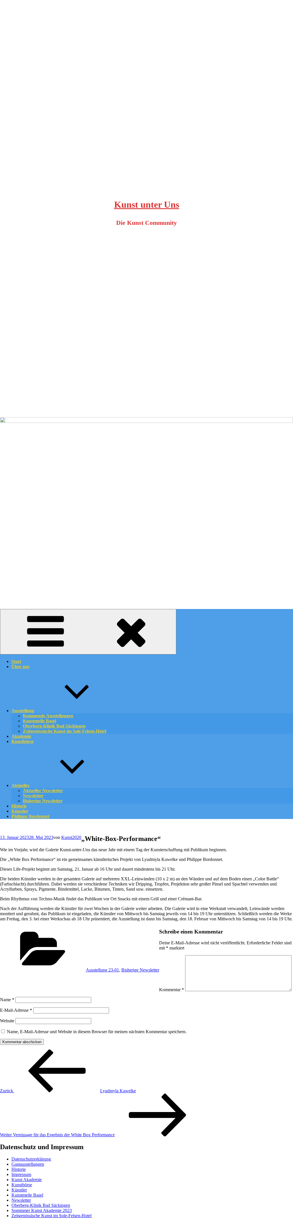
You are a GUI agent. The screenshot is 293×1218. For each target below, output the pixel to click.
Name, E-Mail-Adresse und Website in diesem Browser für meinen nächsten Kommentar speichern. (97, 1031)
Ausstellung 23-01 (102, 969)
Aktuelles (20, 785)
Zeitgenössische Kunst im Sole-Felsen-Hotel (64, 731)
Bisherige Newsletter (43, 800)
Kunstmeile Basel (27, 1195)
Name (7, 999)
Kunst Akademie (26, 1179)
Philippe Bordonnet (30, 816)
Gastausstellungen (27, 1164)
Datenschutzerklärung (31, 1159)
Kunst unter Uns (146, 204)
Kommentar (171, 989)
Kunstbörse (22, 741)
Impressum (21, 1174)
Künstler (19, 1189)
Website (7, 1020)
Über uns (20, 666)
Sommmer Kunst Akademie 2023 (41, 1210)
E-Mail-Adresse (16, 1010)
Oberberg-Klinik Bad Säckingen (40, 1205)
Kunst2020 (71, 837)
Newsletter (21, 1200)
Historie (18, 1169)
